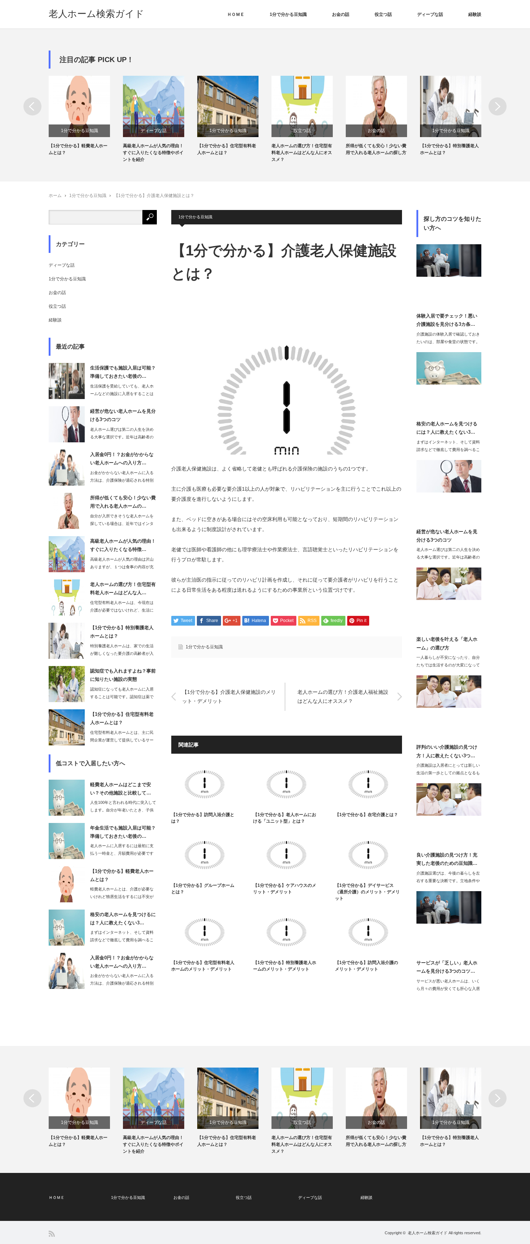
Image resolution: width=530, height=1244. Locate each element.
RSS (52, 1234)
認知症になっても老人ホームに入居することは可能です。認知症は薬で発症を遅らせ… (122, 696)
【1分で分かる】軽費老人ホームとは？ (78, 149)
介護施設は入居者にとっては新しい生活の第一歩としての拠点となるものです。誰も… (448, 773)
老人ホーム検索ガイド (96, 13)
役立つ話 (383, 14)
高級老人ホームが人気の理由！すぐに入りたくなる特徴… (123, 545)
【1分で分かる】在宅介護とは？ (366, 814)
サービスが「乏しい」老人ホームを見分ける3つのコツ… (446, 967)
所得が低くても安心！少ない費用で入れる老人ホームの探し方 (376, 149)
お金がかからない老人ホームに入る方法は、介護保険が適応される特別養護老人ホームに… (122, 480)
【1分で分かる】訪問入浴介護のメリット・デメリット (366, 966)
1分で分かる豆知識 (288, 14)
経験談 (474, 14)
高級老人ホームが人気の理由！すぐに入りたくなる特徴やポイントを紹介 (153, 152)
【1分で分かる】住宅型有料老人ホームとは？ (226, 149)
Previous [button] (32, 106)
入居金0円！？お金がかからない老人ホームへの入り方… (122, 458)
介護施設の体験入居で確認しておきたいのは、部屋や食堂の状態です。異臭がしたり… (448, 341)
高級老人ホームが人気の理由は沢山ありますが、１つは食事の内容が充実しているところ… (122, 567)
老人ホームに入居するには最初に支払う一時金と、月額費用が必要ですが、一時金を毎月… (122, 853)
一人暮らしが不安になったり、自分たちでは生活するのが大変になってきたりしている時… (448, 665)
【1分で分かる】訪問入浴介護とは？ (202, 818)
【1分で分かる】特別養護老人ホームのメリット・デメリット (284, 966)
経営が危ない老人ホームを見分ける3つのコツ (123, 415)
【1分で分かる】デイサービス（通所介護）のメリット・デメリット (367, 892)
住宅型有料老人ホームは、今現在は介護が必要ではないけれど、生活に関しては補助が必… (122, 610)
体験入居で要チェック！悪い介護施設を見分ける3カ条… (446, 320)
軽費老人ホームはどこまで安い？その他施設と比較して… (120, 789)
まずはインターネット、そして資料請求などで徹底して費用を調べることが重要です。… (122, 940)
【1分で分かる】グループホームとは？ (202, 888)
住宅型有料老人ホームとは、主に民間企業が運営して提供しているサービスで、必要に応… (122, 740)
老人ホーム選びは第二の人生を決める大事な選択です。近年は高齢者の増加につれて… (122, 437)
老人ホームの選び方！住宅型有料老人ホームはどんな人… (123, 588)
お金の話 (340, 14)
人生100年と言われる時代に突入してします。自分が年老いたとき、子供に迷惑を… (123, 810)
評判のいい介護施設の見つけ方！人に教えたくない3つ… (446, 751)
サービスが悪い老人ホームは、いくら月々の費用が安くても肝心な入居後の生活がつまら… (448, 988)
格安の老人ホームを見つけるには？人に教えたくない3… (123, 918)
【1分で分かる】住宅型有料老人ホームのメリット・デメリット (202, 966)
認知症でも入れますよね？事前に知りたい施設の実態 (123, 675)
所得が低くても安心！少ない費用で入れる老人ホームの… (123, 502)
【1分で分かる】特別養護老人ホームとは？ (449, 149)
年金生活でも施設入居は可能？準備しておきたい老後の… (123, 832)
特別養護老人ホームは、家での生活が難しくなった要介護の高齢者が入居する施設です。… (122, 653)
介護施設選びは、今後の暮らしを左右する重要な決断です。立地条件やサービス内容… (448, 880)
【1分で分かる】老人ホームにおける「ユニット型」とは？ (284, 818)
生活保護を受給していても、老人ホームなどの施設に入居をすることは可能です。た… (122, 393)
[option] (86, 116)
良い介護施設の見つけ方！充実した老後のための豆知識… (446, 859)
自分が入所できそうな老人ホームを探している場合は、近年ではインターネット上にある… (122, 523)
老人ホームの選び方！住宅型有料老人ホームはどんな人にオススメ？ (301, 152)
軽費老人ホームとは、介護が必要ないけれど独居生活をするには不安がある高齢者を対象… (122, 896)
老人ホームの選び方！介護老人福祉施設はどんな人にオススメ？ (342, 696)
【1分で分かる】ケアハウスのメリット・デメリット (284, 888)
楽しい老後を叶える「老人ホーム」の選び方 (446, 643)
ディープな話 (430, 14)
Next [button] (498, 106)
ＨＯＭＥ (235, 14)
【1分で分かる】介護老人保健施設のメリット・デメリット (229, 696)
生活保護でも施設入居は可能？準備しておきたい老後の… (123, 372)
